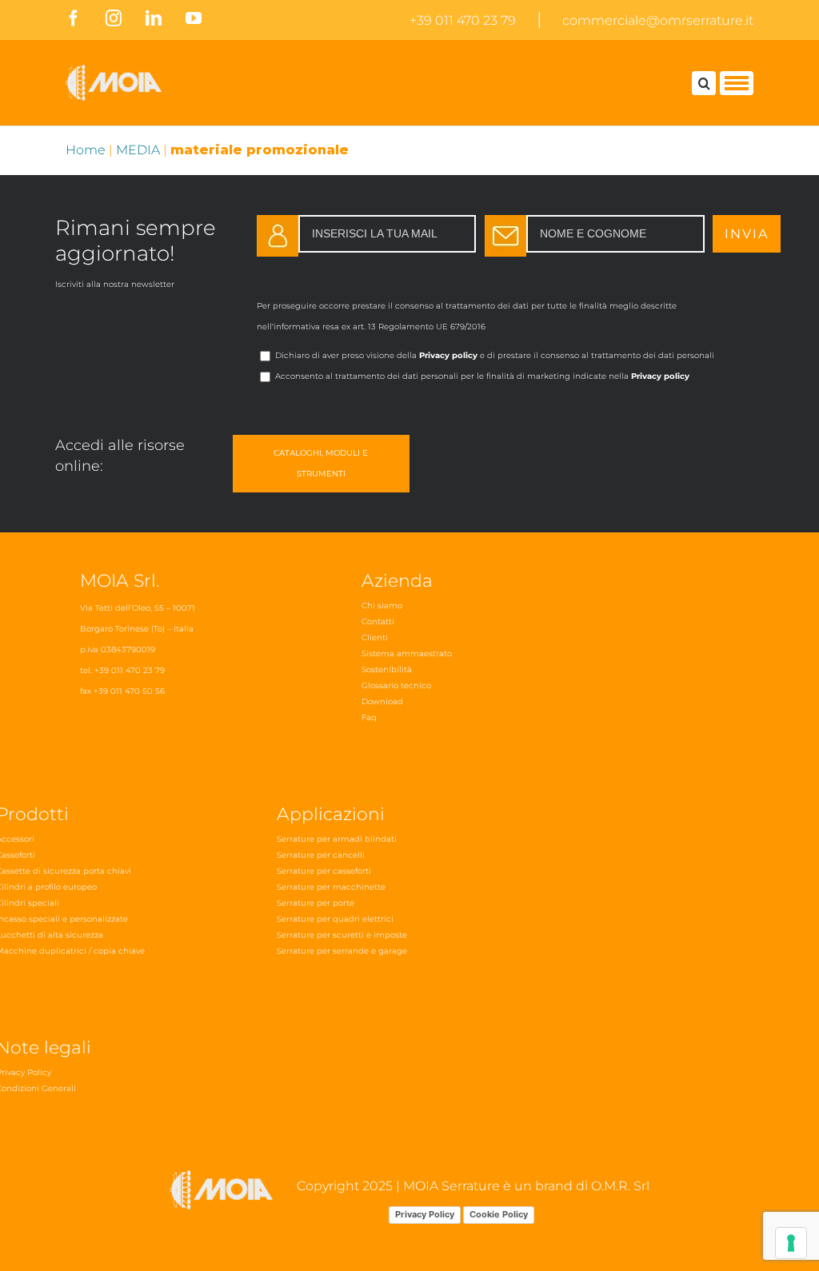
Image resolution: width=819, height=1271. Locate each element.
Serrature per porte (315, 903)
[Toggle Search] (704, 83)
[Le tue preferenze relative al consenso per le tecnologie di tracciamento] (791, 1243)
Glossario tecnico (396, 685)
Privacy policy (448, 355)
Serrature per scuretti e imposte (342, 935)
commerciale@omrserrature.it (657, 20)
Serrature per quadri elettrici (335, 919)
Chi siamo (382, 605)
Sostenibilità (387, 669)
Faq (369, 717)
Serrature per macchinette (331, 887)
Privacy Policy (424, 1214)
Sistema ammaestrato (407, 653)
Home (86, 149)
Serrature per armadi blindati (337, 839)
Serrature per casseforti (324, 871)
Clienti (375, 637)
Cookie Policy (498, 1214)
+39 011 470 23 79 (463, 20)
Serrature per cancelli (321, 855)
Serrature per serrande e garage (342, 951)
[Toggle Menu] (736, 83)
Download (382, 701)
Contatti (378, 621)
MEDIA (138, 149)
